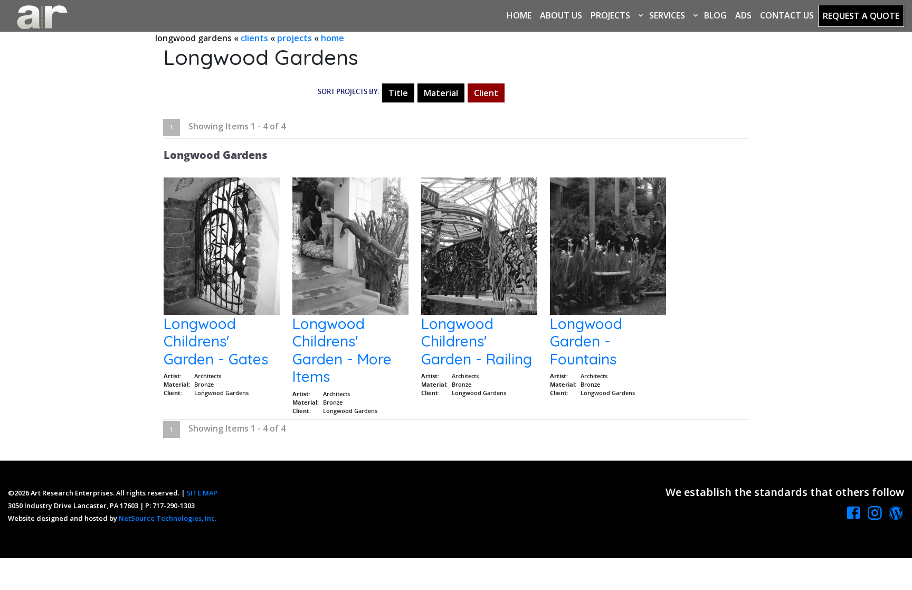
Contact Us (787, 15)
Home (519, 15)
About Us (561, 15)
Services (667, 15)
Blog (715, 15)
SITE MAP (201, 493)
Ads (743, 15)
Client (486, 93)
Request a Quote (861, 16)
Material (441, 93)
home (332, 38)
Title (398, 93)
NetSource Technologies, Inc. (167, 518)
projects (294, 38)
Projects (610, 15)
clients (254, 38)
